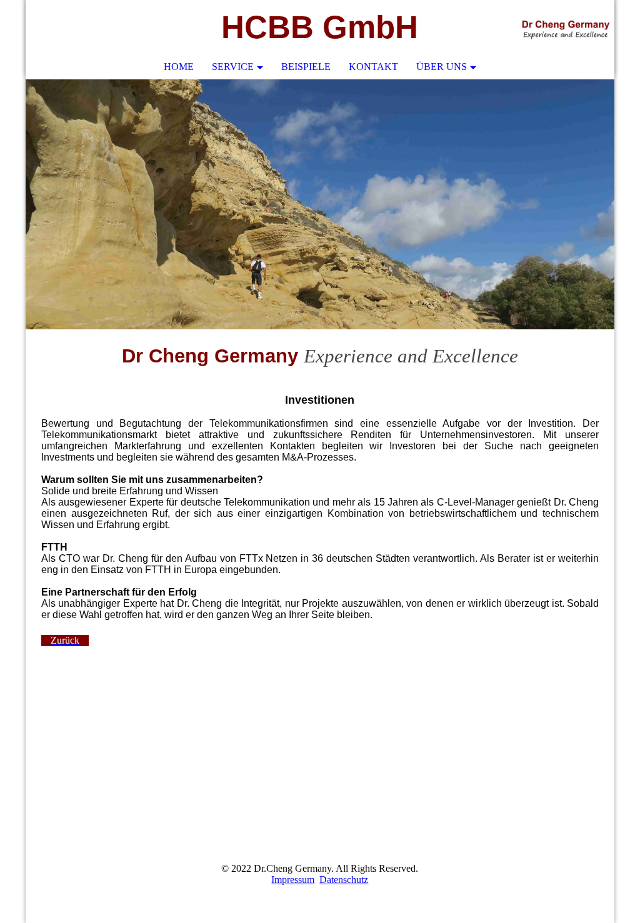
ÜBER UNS (441, 66)
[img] (567, 28)
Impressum (292, 879)
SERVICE (233, 66)
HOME (179, 66)
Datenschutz (343, 879)
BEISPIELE (306, 66)
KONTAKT (373, 66)
